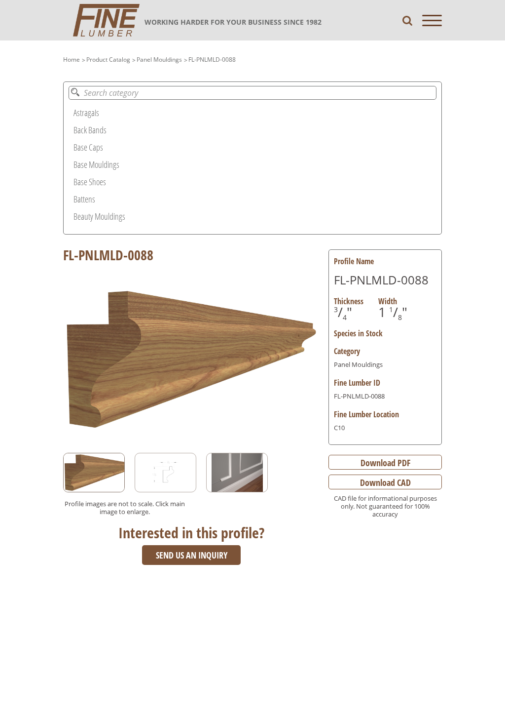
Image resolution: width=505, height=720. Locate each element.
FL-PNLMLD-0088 (212, 59)
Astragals (86, 113)
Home (71, 59)
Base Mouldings (96, 164)
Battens (84, 199)
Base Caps (88, 147)
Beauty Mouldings (99, 216)
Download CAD (385, 482)
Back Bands (90, 130)
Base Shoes (89, 182)
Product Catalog (108, 59)
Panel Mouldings (159, 59)
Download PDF (385, 463)
